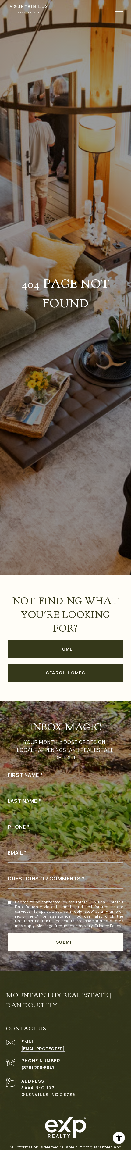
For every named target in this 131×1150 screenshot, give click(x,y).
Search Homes (65, 673)
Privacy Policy (108, 925)
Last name (22, 801)
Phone (17, 826)
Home (65, 649)
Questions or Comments (44, 878)
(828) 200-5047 (38, 1067)
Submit (65, 942)
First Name (23, 775)
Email (15, 852)
